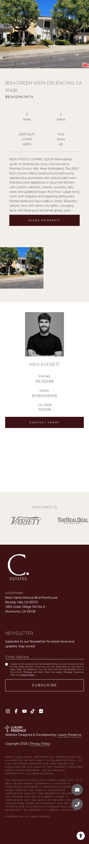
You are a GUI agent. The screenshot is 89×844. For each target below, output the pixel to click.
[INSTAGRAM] (7, 711)
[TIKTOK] (32, 711)
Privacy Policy (27, 674)
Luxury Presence (69, 735)
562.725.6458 (45, 381)
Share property (44, 220)
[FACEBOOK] (16, 711)
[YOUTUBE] (24, 711)
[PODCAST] (40, 711)
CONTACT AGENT (44, 422)
